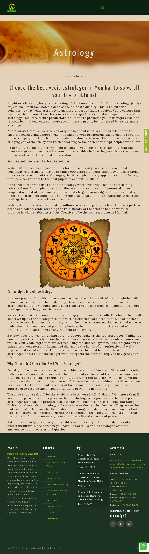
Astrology (51, 456)
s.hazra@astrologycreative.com (127, 464)
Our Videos (52, 500)
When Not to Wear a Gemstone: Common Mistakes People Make (90, 477)
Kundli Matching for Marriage (57, 492)
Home (67, 76)
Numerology (53, 478)
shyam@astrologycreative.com (127, 467)
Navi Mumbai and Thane (55, 464)
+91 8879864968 (128, 494)
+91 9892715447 (130, 479)
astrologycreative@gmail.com (126, 460)
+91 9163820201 (129, 505)
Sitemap (50, 512)
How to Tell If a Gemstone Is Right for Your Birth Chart (90, 459)
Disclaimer (52, 518)
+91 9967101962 (118, 483)
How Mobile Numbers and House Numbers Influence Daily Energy (90, 496)
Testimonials (53, 506)
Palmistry (51, 472)
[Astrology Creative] (11, 7)
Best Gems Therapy (57, 484)
